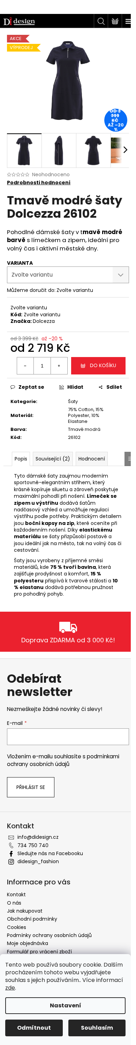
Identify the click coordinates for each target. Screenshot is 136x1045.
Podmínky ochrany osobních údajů (49, 935)
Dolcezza (44, 321)
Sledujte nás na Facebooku (50, 853)
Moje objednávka (27, 943)
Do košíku (103, 365)
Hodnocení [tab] (91, 458)
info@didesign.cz (38, 837)
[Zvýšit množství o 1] (59, 365)
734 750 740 (32, 845)
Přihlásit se (30, 787)
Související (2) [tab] (53, 458)
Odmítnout (34, 1028)
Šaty (73, 401)
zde (10, 988)
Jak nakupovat (25, 910)
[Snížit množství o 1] (25, 365)
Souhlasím (97, 1028)
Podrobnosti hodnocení (38, 182)
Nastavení (65, 1005)
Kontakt (16, 894)
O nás (14, 902)
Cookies (16, 927)
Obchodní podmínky (32, 918)
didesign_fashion (38, 861)
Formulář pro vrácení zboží (39, 951)
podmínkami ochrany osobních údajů (63, 760)
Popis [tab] (21, 458)
